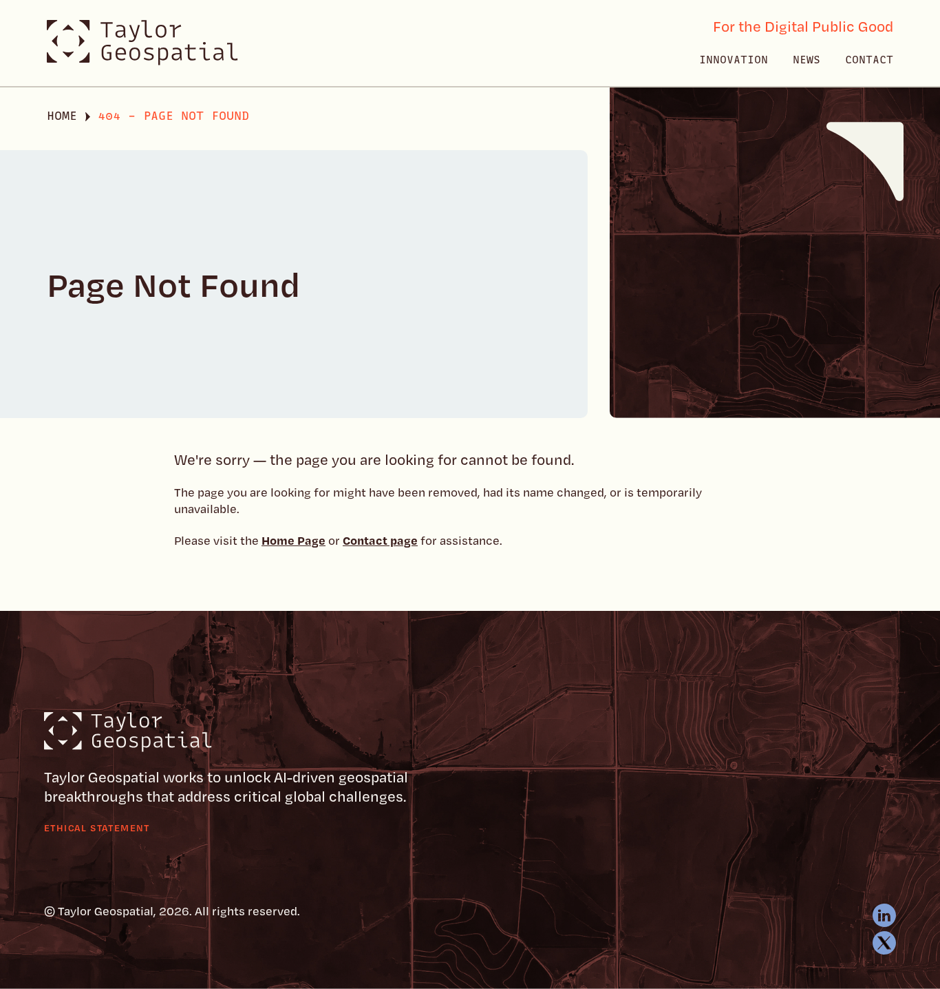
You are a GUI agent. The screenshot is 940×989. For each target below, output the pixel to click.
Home (62, 116)
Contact (869, 60)
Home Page (293, 540)
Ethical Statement (97, 827)
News (806, 60)
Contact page (380, 540)
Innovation (733, 60)
